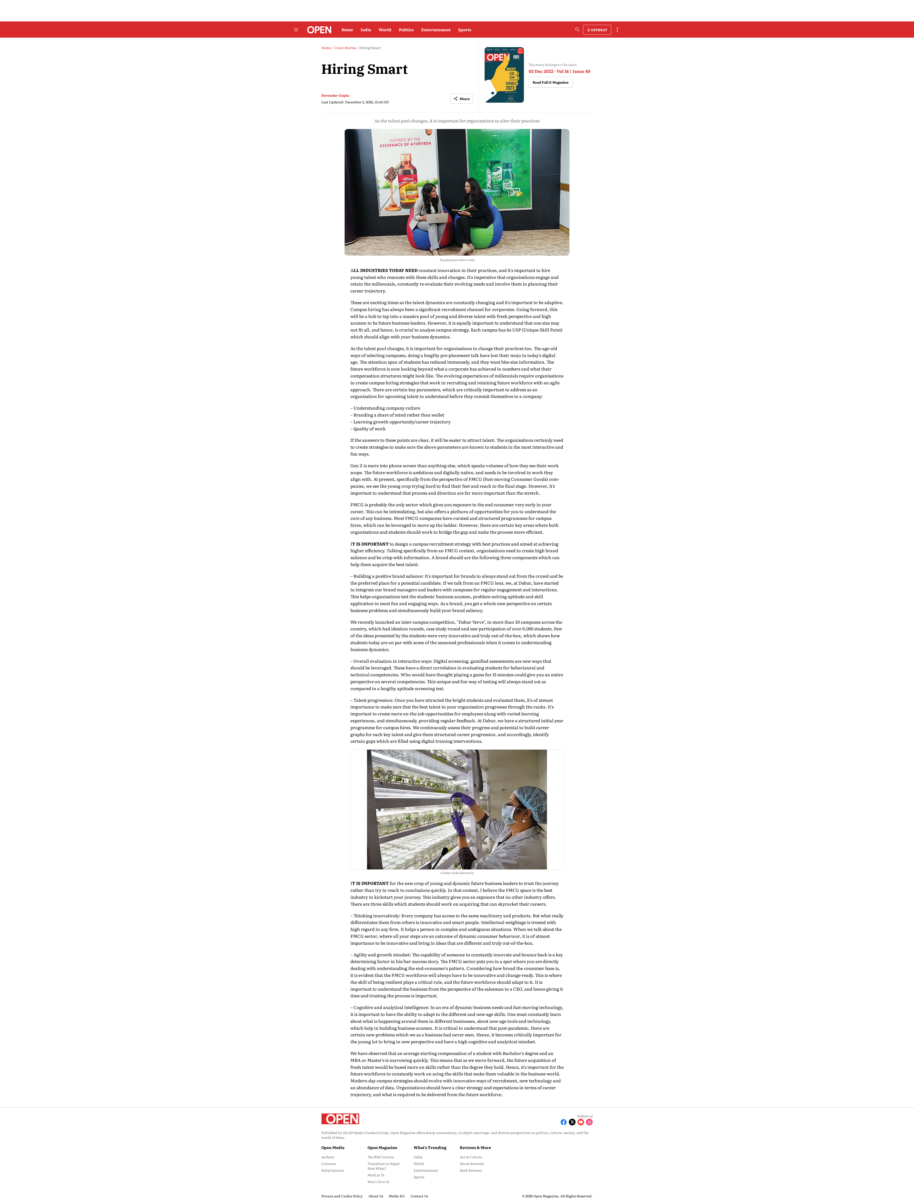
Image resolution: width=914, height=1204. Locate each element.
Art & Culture (471, 1156)
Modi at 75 (376, 1175)
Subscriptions (332, 1170)
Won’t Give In (378, 1181)
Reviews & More (475, 1147)
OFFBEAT (599, 29)
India (366, 29)
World (385, 29)
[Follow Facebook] (563, 1122)
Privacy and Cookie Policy (342, 1196)
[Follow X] (572, 1122)
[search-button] (577, 29)
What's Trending (430, 1147)
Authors (327, 1156)
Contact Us (419, 1196)
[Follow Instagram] (589, 1122)
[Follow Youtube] (580, 1122)
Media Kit (397, 1196)
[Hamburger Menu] (296, 30)
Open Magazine (382, 1147)
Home (347, 29)
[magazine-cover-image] (504, 75)
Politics (406, 29)
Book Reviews (471, 1170)
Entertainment (436, 29)
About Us (375, 1196)
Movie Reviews (472, 1163)
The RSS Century (381, 1156)
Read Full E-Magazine (551, 82)
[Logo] (318, 30)
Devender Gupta (335, 95)
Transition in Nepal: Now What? (384, 1166)
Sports (464, 29)
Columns (328, 1163)
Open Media (332, 1147)
